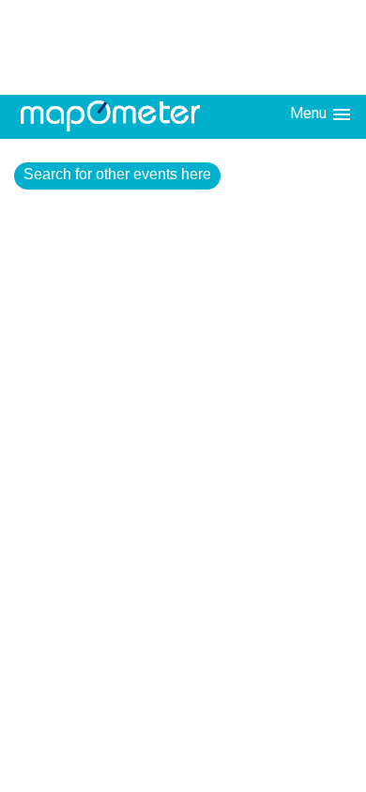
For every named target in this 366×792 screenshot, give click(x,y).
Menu (310, 113)
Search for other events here (117, 174)
